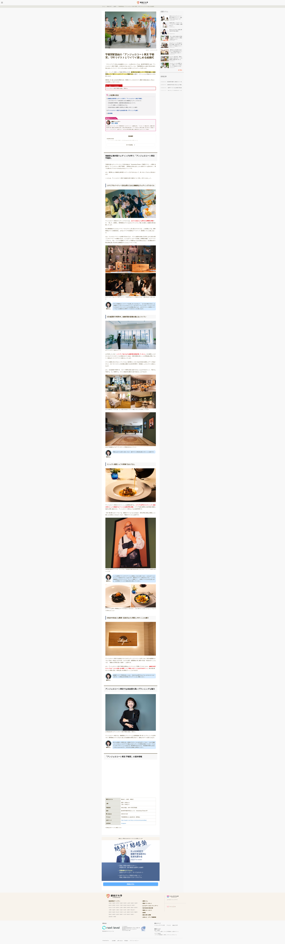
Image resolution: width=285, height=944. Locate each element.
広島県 (121, 912)
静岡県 (128, 907)
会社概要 (113, 940)
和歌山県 (132, 909)
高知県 (110, 914)
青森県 (113, 903)
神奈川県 (129, 905)
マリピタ (169, 925)
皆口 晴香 (114, 123)
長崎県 (121, 914)
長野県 (125, 907)
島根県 (113, 912)
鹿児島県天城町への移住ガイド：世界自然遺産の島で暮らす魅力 (175, 81)
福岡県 (113, 914)
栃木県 (110, 905)
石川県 (113, 907)
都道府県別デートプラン (114, 901)
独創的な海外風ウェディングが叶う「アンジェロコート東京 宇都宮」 (125, 98)
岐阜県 (135, 907)
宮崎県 (132, 914)
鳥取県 (110, 912)
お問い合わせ (120, 940)
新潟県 (133, 905)
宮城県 (121, 903)
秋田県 (125, 903)
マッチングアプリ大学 (159, 925)
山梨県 (121, 907)
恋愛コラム (145, 901)
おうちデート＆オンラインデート (150, 905)
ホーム (103, 6)
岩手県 (117, 903)
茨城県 (135, 903)
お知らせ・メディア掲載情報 (149, 917)
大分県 (124, 914)
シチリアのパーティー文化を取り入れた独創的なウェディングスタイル (124, 100)
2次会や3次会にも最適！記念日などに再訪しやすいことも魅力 (122, 107)
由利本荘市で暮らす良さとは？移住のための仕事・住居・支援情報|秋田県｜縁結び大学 (175, 84)
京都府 (117, 909)
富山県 (110, 907)
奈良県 (125, 909)
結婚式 (144, 912)
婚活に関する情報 (147, 914)
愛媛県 (135, 912)
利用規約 (126, 940)
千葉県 (121, 905)
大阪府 (121, 909)
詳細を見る (130, 884)
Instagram (123, 823)
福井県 (117, 907)
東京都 (125, 905)
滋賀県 (113, 909)
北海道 (110, 903)
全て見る (180, 70)
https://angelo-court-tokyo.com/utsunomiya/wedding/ (134, 820)
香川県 (132, 912)
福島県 (132, 903)
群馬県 (113, 905)
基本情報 (110, 113)
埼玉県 (117, 905)
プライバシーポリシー (171, 934)
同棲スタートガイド (147, 910)
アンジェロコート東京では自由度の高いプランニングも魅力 (123, 110)
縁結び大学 (175, 925)
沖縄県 (114, 916)
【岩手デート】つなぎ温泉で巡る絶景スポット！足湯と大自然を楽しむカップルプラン (175, 87)
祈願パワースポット (147, 903)
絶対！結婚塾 (157, 930)
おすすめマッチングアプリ (172, 899)
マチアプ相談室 (157, 933)
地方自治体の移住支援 (148, 908)
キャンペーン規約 (159, 931)
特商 (165, 934)
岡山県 (117, 912)
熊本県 (128, 914)
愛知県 (132, 907)
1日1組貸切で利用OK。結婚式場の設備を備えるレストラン (122, 102)
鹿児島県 (110, 916)
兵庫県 (128, 909)
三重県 (110, 909)
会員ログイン (175, 931)
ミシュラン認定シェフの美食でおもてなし (118, 105)
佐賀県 (117, 914)
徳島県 (128, 912)
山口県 (125, 912)
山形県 (128, 903)
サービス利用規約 (167, 931)
